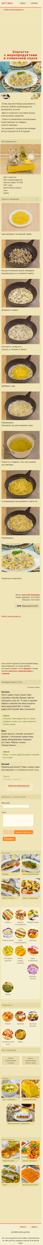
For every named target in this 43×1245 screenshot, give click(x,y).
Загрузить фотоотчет (23, 832)
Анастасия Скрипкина (31, 595)
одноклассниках (25, 671)
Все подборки (9, 1050)
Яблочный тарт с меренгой (18, 1123)
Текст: (4, 812)
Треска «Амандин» (30, 1161)
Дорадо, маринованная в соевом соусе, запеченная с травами (10, 874)
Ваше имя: (6, 803)
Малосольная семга (30, 1185)
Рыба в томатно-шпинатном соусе (9, 898)
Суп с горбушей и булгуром (9, 1099)
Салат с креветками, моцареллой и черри (31, 898)
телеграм (5, 673)
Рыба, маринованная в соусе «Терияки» (31, 874)
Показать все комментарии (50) (18, 786)
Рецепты (23, 1227)
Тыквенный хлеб (29, 1099)
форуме (27, 668)
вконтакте (13, 671)
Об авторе (34, 3)
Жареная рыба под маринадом (9, 1161)
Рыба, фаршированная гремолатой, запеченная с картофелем (9, 1185)
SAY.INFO (7, 3)
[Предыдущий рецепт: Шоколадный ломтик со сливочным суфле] (10, 96)
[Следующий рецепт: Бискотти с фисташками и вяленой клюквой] (32, 96)
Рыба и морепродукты (14, 9)
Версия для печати (30, 606)
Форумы (23, 3)
